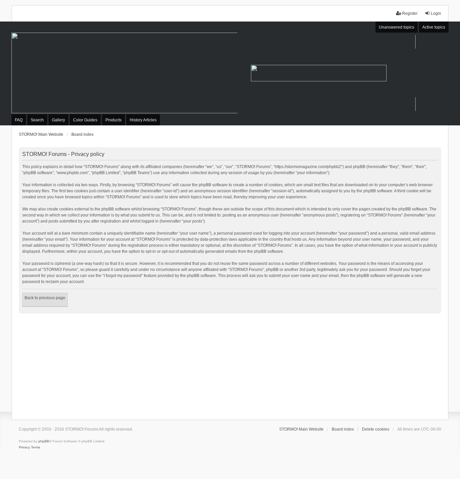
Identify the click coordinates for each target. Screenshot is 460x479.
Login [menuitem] (436, 13)
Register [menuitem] (410, 13)
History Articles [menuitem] (143, 120)
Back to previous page (45, 297)
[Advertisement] (230, 364)
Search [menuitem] (37, 120)
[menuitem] (24, 447)
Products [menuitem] (113, 120)
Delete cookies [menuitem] (375, 429)
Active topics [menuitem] (433, 27)
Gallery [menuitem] (58, 120)
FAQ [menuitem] (19, 120)
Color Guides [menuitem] (85, 120)
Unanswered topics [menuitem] (396, 27)
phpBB (43, 441)
